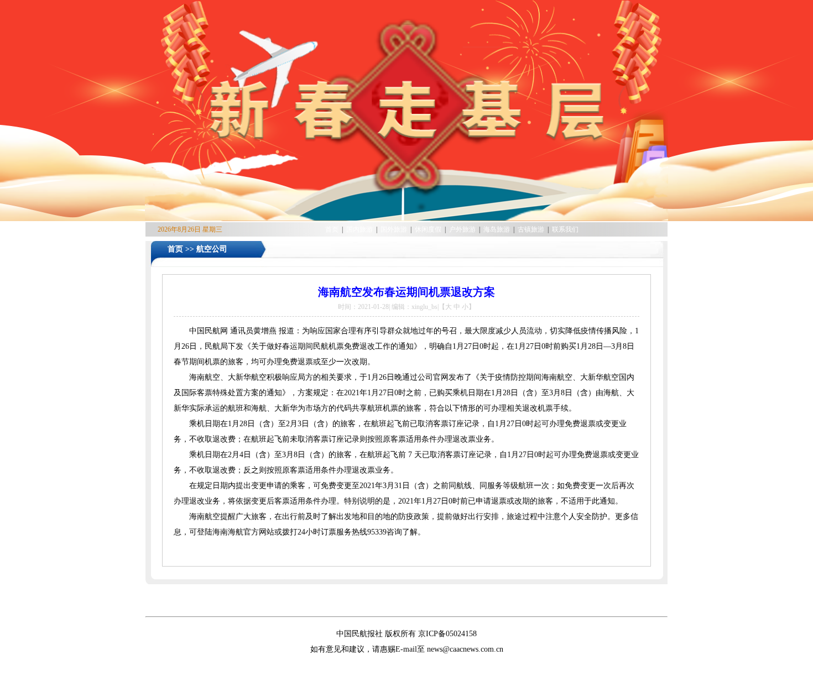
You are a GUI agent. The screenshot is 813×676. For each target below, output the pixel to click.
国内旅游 (360, 229)
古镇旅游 (532, 229)
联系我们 (565, 229)
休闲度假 (429, 229)
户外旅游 (463, 229)
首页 (331, 229)
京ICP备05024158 (447, 634)
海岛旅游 (497, 229)
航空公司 (211, 249)
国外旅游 (395, 229)
